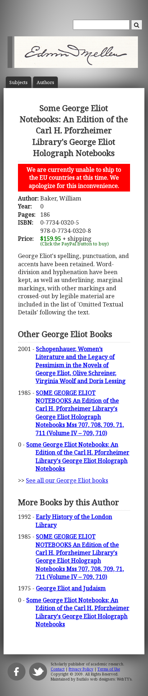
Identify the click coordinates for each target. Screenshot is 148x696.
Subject (18, 82)
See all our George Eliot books (67, 480)
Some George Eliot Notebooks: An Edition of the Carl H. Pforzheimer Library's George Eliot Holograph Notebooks (77, 457)
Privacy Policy (81, 669)
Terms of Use (108, 669)
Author (45, 82)
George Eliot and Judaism (71, 588)
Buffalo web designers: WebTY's (104, 679)
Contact (58, 669)
